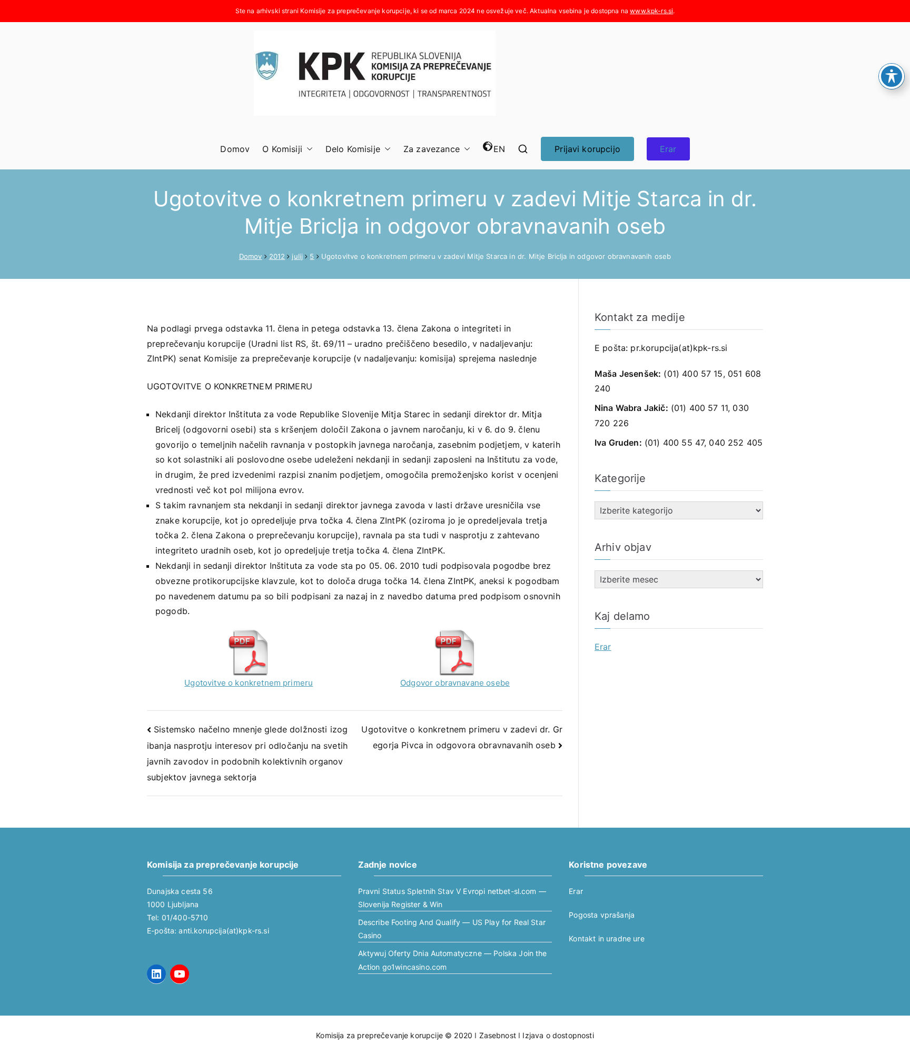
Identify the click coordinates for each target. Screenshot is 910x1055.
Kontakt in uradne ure (606, 938)
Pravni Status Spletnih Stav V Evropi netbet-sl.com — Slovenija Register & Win (452, 898)
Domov (235, 149)
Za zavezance (431, 149)
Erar (668, 149)
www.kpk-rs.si (651, 11)
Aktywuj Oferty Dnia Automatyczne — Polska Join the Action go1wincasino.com (452, 960)
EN (499, 149)
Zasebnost (497, 1035)
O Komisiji (282, 149)
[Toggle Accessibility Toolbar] (891, 76)
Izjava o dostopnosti (558, 1035)
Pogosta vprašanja (602, 914)
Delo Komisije (352, 149)
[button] (307, 149)
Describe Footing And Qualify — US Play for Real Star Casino (452, 929)
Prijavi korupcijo (587, 149)
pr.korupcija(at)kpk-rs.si (678, 348)
